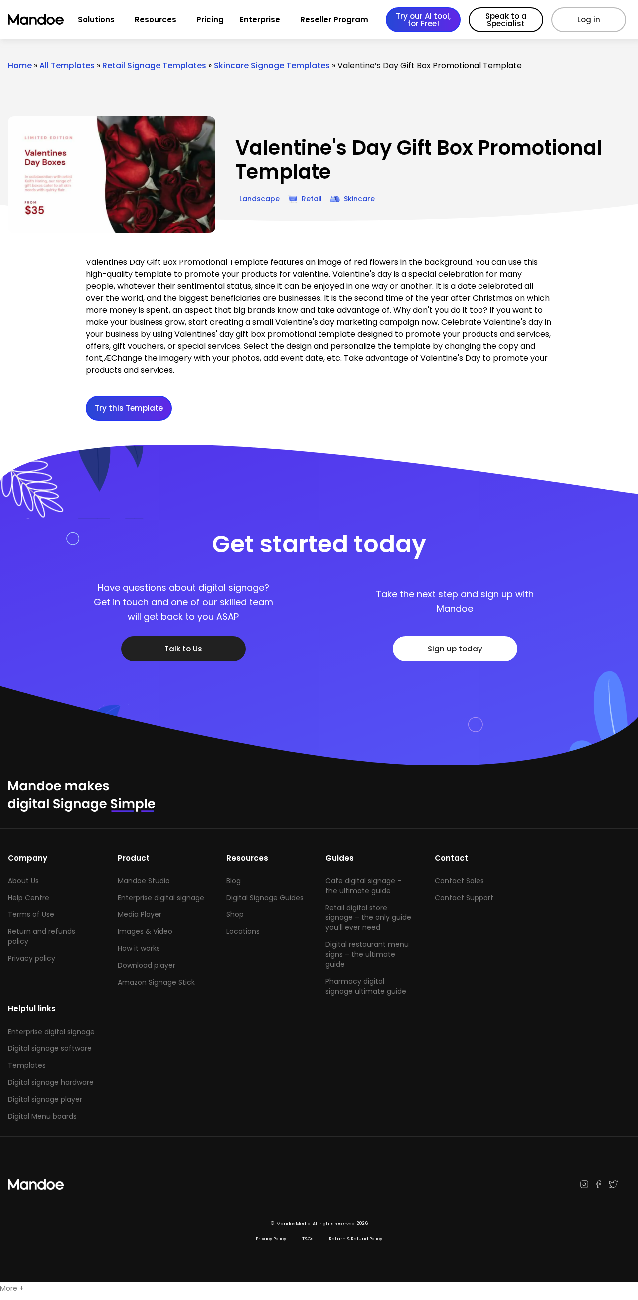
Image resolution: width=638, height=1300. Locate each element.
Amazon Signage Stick (156, 982)
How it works (139, 948)
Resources (155, 19)
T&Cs (307, 1239)
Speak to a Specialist (506, 20)
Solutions (96, 19)
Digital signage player (45, 1099)
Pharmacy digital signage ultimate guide (365, 986)
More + (12, 1288)
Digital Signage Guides (265, 898)
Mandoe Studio (144, 881)
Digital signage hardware (51, 1082)
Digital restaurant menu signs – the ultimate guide (367, 954)
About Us (23, 881)
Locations (243, 931)
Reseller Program (334, 19)
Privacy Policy (271, 1239)
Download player (146, 965)
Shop (235, 914)
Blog (233, 881)
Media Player (139, 914)
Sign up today (455, 649)
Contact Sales (459, 881)
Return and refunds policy (41, 936)
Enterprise (260, 19)
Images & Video (145, 931)
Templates (27, 1065)
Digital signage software (50, 1048)
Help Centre (28, 898)
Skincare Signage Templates (272, 65)
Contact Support (464, 898)
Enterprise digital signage (161, 898)
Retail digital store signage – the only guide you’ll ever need (368, 917)
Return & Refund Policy (355, 1239)
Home (20, 65)
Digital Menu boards (42, 1116)
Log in (588, 19)
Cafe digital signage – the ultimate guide (363, 886)
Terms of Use (31, 914)
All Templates (67, 65)
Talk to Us (183, 649)
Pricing (210, 19)
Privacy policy (31, 958)
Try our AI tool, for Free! (423, 20)
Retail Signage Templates (154, 65)
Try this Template (129, 408)
